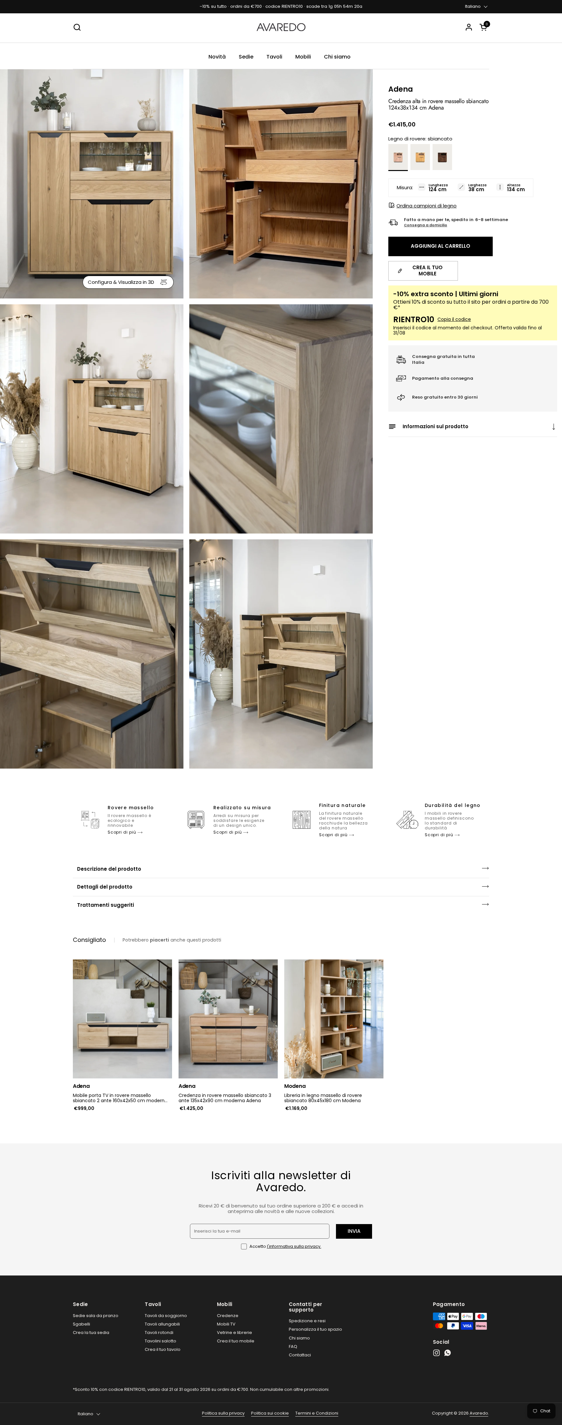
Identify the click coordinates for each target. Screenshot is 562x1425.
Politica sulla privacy (223, 1413)
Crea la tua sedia (91, 1332)
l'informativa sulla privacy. (294, 1246)
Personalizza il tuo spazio (315, 1329)
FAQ (293, 1346)
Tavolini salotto (160, 1341)
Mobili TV (226, 1324)
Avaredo (479, 1413)
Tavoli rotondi (159, 1332)
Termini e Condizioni (316, 1413)
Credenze (227, 1316)
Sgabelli (81, 1324)
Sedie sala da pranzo (95, 1316)
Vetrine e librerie (234, 1332)
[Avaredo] (281, 27)
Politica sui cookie (270, 1413)
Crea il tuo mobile (235, 1341)
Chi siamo (299, 1338)
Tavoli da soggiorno (166, 1316)
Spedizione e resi (307, 1321)
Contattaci (300, 1355)
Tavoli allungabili (162, 1324)
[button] (484, 27)
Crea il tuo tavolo (163, 1349)
